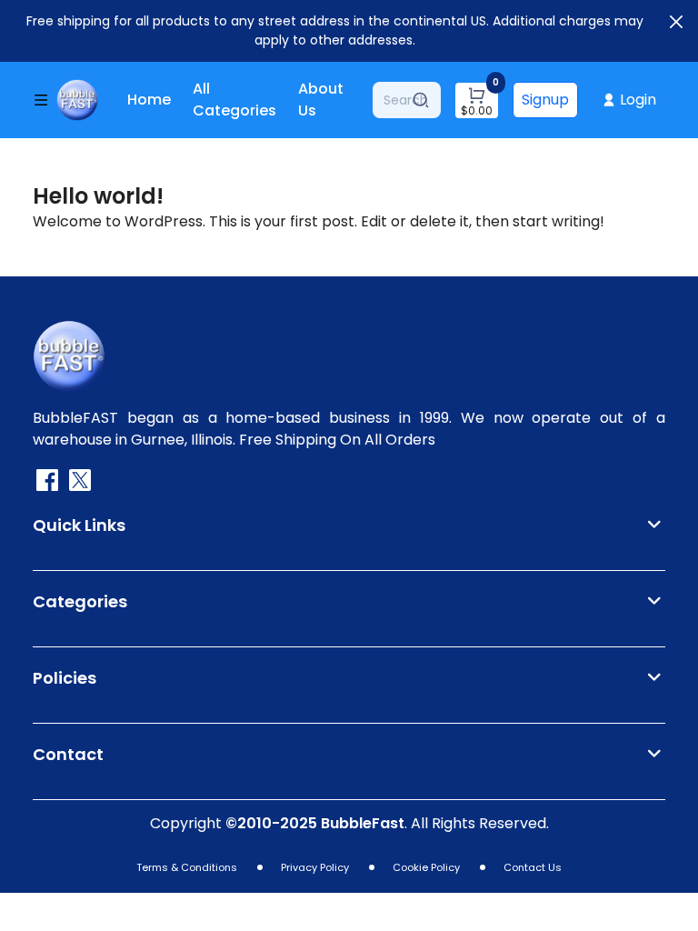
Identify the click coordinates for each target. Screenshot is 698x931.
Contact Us (533, 867)
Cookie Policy (426, 867)
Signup (545, 99)
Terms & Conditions (186, 867)
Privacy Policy (315, 867)
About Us (321, 99)
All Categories (234, 99)
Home (149, 99)
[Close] (676, 22)
